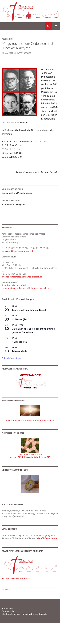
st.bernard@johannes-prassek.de (18, 251)
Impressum (7, 608)
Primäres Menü (56, 26)
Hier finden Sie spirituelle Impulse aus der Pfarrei (30, 420)
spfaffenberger (22, 53)
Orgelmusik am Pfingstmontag (17, 191)
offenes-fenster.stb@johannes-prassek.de (22, 276)
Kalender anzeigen (11, 357)
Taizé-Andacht (20, 351)
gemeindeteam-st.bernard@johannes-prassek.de (25, 288)
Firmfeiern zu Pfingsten (13, 202)
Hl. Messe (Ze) (19, 319)
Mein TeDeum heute (47, 538)
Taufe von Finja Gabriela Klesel (29, 310)
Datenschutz (8, 611)
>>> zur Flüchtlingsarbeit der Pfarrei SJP (30, 457)
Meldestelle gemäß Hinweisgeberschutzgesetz (24, 614)
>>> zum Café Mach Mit (30, 454)
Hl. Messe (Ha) (20, 341)
